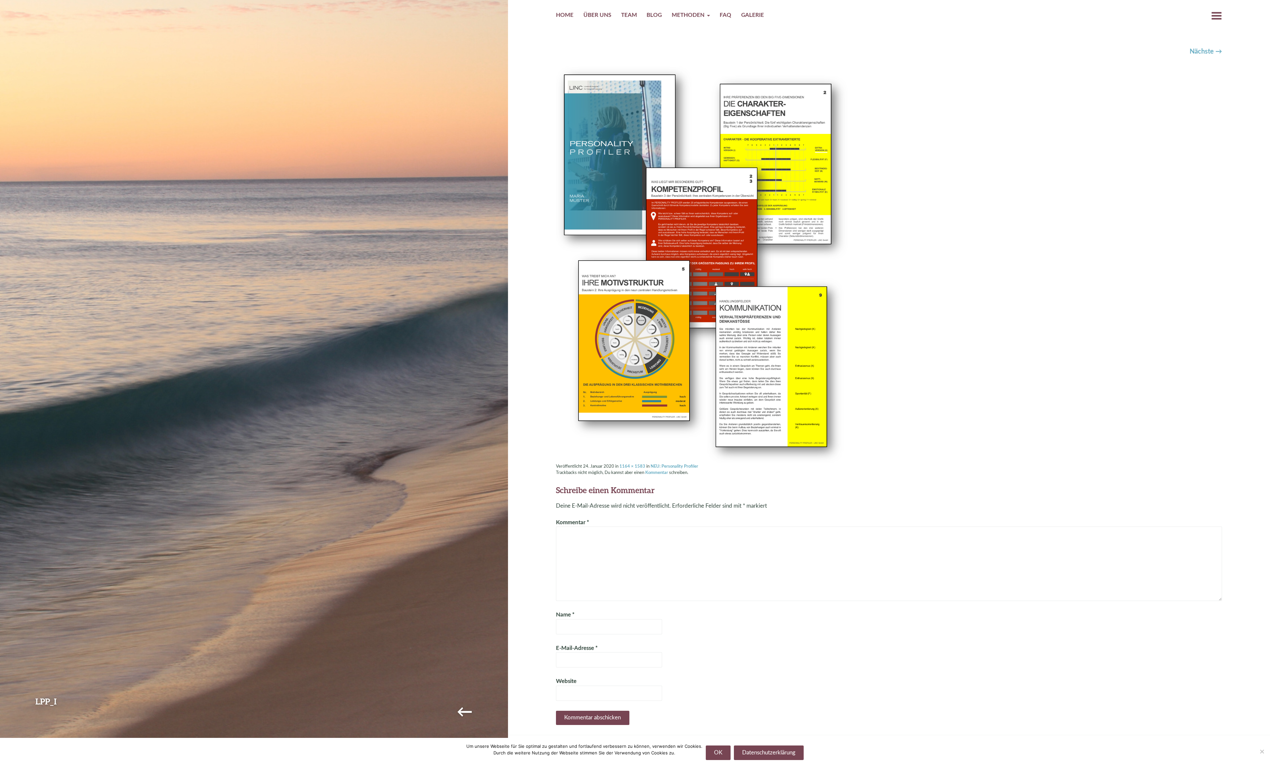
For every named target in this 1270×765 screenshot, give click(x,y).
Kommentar (656, 472)
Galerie (752, 15)
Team (629, 15)
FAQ (725, 15)
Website (566, 681)
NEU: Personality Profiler (674, 466)
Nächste (1206, 51)
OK (718, 752)
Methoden (688, 15)
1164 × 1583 (632, 466)
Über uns (597, 15)
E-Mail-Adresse (577, 648)
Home (564, 15)
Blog (654, 15)
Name (565, 614)
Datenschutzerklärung (768, 752)
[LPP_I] (702, 264)
